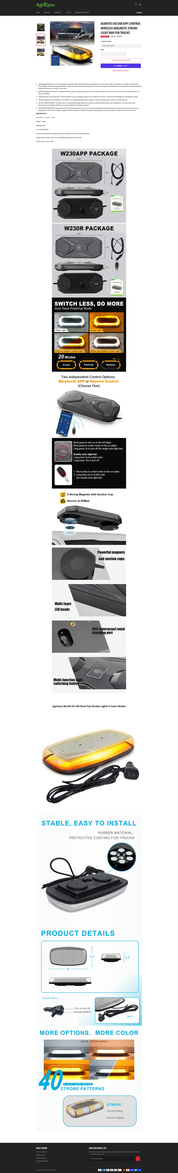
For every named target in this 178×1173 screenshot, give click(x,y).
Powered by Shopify (51, 1170)
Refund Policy (40, 1155)
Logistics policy (41, 1158)
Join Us (68, 12)
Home (38, 12)
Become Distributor (82, 12)
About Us (47, 12)
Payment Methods (42, 1161)
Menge (102, 50)
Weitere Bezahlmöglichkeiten (120, 70)
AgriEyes (43, 1170)
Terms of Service (41, 1152)
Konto (139, 12)
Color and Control (106, 41)
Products (57, 12)
